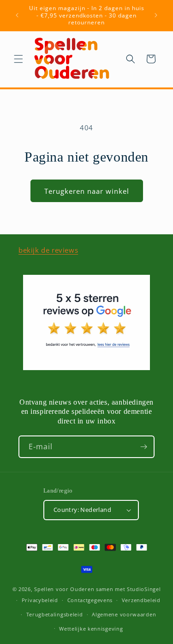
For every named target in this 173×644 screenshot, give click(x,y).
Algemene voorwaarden (124, 614)
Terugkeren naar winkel (86, 191)
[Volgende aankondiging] (156, 15)
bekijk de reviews (48, 250)
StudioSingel (144, 589)
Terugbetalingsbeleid (54, 614)
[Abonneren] (143, 446)
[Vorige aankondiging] (17, 15)
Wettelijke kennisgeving (91, 628)
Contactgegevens (90, 600)
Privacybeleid (40, 600)
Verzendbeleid (141, 600)
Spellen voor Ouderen (64, 589)
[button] (18, 59)
